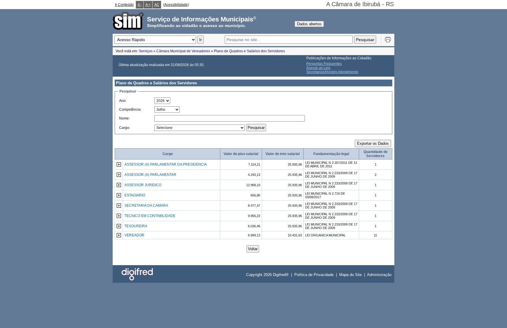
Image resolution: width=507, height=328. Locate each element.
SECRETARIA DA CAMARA (146, 205)
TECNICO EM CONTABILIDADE (149, 216)
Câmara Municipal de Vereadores (183, 51)
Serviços (146, 51)
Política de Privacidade (314, 275)
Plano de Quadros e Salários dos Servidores (249, 51)
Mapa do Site (350, 275)
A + (148, 5)
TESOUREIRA (135, 226)
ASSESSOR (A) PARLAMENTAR (150, 175)
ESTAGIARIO (134, 195)
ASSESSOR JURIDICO (142, 185)
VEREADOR (134, 235)
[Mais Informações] (118, 166)
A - (140, 5)
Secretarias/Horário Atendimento (332, 72)
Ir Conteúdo (124, 5)
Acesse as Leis (318, 68)
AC (156, 5)
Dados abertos (309, 24)
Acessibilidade (176, 5)
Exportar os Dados (373, 143)
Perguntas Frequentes (324, 64)
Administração (379, 275)
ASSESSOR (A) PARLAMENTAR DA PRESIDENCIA (165, 164)
